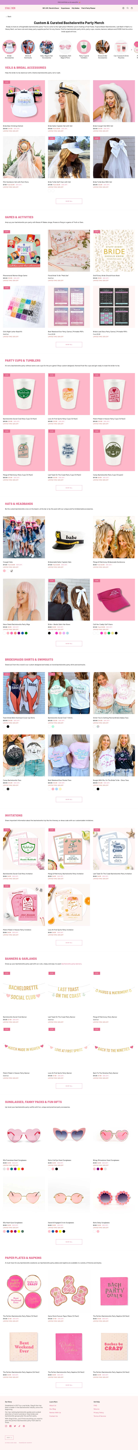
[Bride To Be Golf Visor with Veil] (69, 157)
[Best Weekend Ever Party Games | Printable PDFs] (69, 307)
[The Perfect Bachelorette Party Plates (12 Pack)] (24, 1291)
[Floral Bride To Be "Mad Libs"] (69, 251)
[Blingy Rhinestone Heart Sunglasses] (114, 1135)
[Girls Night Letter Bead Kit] (24, 307)
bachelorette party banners (71, 964)
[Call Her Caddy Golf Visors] (114, 600)
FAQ (95, 1405)
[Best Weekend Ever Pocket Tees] (69, 755)
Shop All (69, 201)
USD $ (8, 1437)
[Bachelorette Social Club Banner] (24, 992)
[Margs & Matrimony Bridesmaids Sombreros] (114, 537)
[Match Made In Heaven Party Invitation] (24, 905)
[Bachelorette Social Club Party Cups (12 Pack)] (24, 394)
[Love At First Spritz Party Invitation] (69, 905)
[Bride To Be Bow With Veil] (114, 157)
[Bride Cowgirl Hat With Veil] (114, 101)
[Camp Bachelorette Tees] (24, 755)
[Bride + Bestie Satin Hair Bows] (69, 600)
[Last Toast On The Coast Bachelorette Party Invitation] (114, 849)
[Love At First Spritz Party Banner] (69, 1048)
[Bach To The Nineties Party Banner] (114, 1048)
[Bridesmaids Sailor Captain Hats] (69, 537)
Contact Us (53, 1416)
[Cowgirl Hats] (24, 537)
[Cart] (132, 8)
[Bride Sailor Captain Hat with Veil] (69, 101)
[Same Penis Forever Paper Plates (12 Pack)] (69, 1291)
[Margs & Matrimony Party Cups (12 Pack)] (24, 450)
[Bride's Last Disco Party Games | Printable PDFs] (114, 307)
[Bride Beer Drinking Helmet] (24, 101)
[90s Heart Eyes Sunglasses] (24, 1198)
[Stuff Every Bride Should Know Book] (114, 251)
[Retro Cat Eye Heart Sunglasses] (69, 1135)
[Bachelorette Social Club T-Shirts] (69, 693)
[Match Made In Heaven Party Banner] (24, 1048)
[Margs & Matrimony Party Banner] (114, 992)
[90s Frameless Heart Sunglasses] (24, 1135)
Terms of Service (100, 1416)
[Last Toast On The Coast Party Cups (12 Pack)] (69, 450)
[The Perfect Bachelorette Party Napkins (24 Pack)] (114, 1291)
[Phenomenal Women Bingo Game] (24, 251)
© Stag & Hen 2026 (11, 1442)
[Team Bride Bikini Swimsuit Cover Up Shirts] (24, 693)
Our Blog (52, 1409)
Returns (96, 1409)
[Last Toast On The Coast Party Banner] (69, 992)
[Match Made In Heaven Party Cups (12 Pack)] (114, 394)
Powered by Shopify (25, 1442)
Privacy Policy (99, 1413)
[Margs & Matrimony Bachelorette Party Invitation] (69, 849)
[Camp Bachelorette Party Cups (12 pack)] (114, 450)
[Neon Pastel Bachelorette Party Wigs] (24, 600)
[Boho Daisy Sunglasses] (114, 1198)
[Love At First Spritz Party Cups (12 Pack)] (69, 394)
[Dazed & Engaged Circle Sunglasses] (69, 1198)
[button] (131, 49)
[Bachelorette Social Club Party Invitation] (24, 849)
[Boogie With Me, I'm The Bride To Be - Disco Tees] (114, 755)
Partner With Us (55, 1413)
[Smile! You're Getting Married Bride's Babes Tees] (114, 693)
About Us (52, 1405)
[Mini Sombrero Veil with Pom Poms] (24, 157)
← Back (8, 16)
